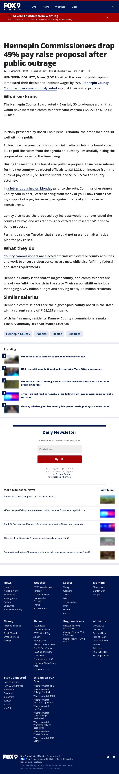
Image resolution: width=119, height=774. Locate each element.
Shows (37, 621)
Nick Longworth (13, 71)
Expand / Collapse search (113, 6)
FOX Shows (39, 625)
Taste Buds (39, 655)
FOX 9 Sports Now (42, 651)
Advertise (97, 648)
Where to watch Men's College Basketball (41, 715)
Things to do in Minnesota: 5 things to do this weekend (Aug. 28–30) (36, 538)
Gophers (67, 590)
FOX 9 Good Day (41, 633)
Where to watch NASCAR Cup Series (43, 701)
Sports (67, 582)
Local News (9, 587)
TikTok (7, 704)
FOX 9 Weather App (43, 587)
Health (57, 334)
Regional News (73, 621)
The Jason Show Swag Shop (44, 664)
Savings (7, 640)
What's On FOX (100, 640)
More (74, 6)
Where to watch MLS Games (44, 739)
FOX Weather (40, 608)
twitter (108, 757)
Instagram (9, 696)
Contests (97, 629)
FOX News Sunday (13, 609)
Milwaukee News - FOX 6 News (72, 627)
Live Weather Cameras (40, 600)
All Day (36, 636)
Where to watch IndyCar (41, 708)
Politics (41, 334)
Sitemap (97, 644)
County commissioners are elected (30, 256)
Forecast (37, 590)
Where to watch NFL (43, 685)
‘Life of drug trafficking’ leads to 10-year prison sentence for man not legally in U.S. (44, 510)
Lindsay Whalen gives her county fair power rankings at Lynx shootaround (65, 406)
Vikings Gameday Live (44, 644)
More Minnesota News (19, 490)
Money (8, 621)
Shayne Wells (99, 587)
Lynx (65, 605)
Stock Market (10, 633)
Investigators (10, 598)
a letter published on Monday (29, 188)
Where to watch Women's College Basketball (42, 725)
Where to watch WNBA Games (41, 733)
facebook (102, 757)
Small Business (11, 636)
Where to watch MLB (44, 695)
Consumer (9, 605)
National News (11, 590)
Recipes (97, 594)
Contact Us (98, 625)
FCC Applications (101, 655)
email (114, 757)
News (7, 582)
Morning (99, 582)
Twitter (7, 700)
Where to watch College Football (41, 691)
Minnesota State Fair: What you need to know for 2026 (53, 356)
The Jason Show (41, 629)
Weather (39, 582)
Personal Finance (12, 625)
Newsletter (9, 689)
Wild (65, 598)
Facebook (9, 693)
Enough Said (39, 640)
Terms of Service (62, 476)
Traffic (36, 604)
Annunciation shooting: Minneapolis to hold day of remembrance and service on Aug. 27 (47, 552)
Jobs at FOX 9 (100, 636)
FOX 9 (25, 71)
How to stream (11, 681)
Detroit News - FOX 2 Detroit (74, 640)
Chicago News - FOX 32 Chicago (73, 633)
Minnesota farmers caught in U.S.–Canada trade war (29, 496)
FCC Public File (100, 651)
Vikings (66, 587)
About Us (99, 621)
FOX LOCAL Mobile (13, 685)
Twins (66, 594)
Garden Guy (99, 590)
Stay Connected (15, 677)
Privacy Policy (63, 474)
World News (10, 594)
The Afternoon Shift (43, 659)
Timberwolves (70, 601)
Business (74, 334)
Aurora (66, 613)
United (66, 609)
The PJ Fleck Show (42, 648)
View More (107, 490)
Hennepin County (38, 71)
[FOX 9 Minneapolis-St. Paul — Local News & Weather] (14, 6)
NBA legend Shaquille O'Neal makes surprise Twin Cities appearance (61, 369)
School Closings (41, 594)
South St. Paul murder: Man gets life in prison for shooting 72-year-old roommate (43, 524)
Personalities (99, 633)
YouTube (8, 708)
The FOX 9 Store (41, 669)
